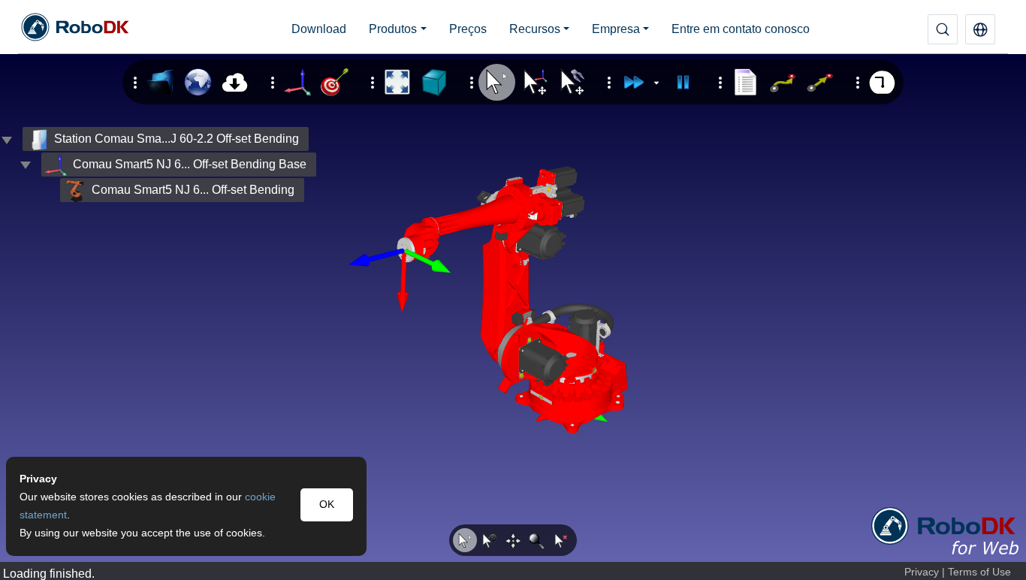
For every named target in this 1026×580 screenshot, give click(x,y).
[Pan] (513, 540)
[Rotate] (489, 540)
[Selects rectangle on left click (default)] (465, 540)
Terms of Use (979, 572)
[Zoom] (537, 540)
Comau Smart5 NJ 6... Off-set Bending (193, 189)
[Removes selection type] (561, 540)
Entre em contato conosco (740, 29)
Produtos (393, 29)
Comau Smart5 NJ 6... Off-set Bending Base (189, 164)
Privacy (921, 572)
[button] (980, 29)
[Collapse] (25, 164)
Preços (468, 29)
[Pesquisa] (943, 29)
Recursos (534, 29)
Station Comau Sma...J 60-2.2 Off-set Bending (176, 138)
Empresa (616, 29)
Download (318, 29)
